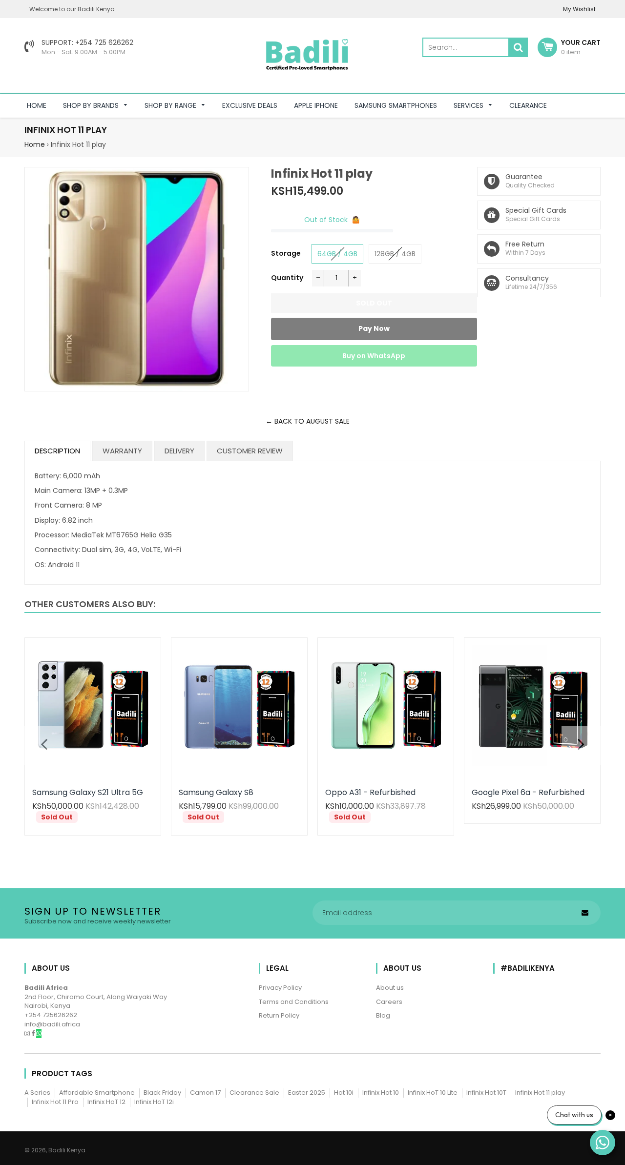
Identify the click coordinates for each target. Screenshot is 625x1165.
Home (34, 144)
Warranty (122, 451)
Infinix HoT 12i (154, 1101)
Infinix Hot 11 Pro (55, 1101)
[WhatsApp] (39, 1033)
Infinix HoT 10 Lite (433, 1092)
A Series (37, 1092)
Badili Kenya (66, 1150)
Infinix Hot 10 (380, 1092)
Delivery (179, 451)
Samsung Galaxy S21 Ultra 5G (87, 792)
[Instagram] (27, 1033)
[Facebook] (33, 1033)
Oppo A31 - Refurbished (370, 792)
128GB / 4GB (395, 254)
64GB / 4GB (337, 254)
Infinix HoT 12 (106, 1101)
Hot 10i (344, 1092)
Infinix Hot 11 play (540, 1092)
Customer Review (250, 451)
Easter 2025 (306, 1092)
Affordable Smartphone (97, 1092)
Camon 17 (205, 1092)
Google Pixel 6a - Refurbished (528, 792)
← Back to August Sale (308, 421)
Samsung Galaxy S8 (216, 792)
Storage (286, 253)
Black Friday (162, 1092)
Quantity (287, 278)
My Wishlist (579, 9)
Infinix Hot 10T (486, 1092)
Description (57, 451)
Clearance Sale (254, 1092)
